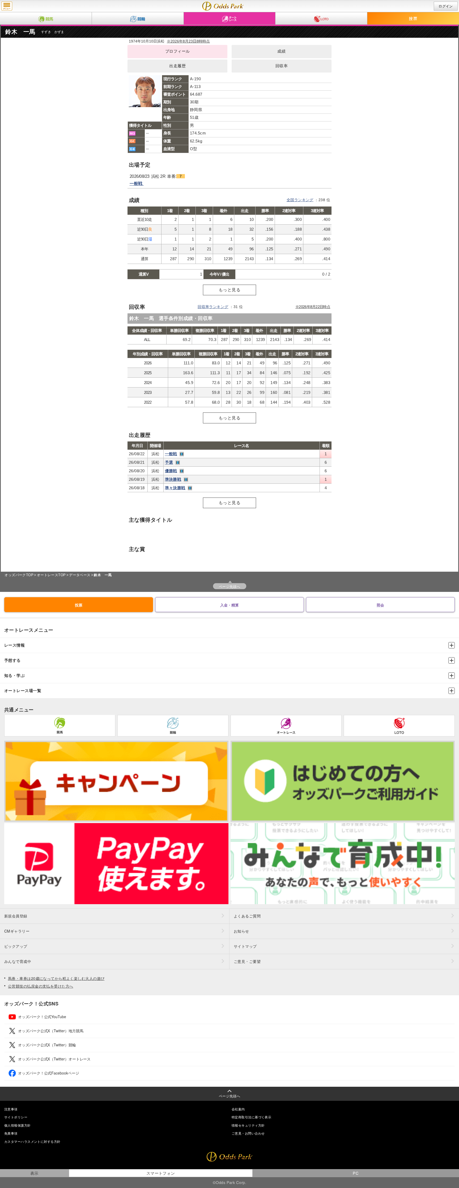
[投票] (413, 18)
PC (356, 1173)
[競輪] (138, 18)
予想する (12, 660)
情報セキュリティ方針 (248, 1125)
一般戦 (137, 183)
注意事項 (11, 1109)
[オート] (229, 18)
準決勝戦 (173, 479)
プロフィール (177, 51)
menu (6, 6)
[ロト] (321, 18)
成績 (281, 51)
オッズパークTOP (19, 575)
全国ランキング (300, 200)
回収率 (281, 66)
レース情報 (14, 645)
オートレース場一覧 (22, 690)
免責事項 (11, 1133)
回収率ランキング (213, 307)
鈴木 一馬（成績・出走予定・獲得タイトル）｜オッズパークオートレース (223, 6)
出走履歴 (177, 66)
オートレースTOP (51, 575)
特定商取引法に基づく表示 (251, 1117)
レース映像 (182, 454)
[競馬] (46, 18)
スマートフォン (160, 1173)
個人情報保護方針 (17, 1125)
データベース (80, 575)
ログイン (446, 6)
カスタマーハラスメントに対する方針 (32, 1141)
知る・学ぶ (14, 675)
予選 (169, 462)
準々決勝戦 (175, 488)
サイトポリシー (15, 1117)
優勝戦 (171, 471)
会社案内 (238, 1109)
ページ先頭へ (229, 586)
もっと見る (229, 290)
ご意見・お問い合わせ (248, 1133)
